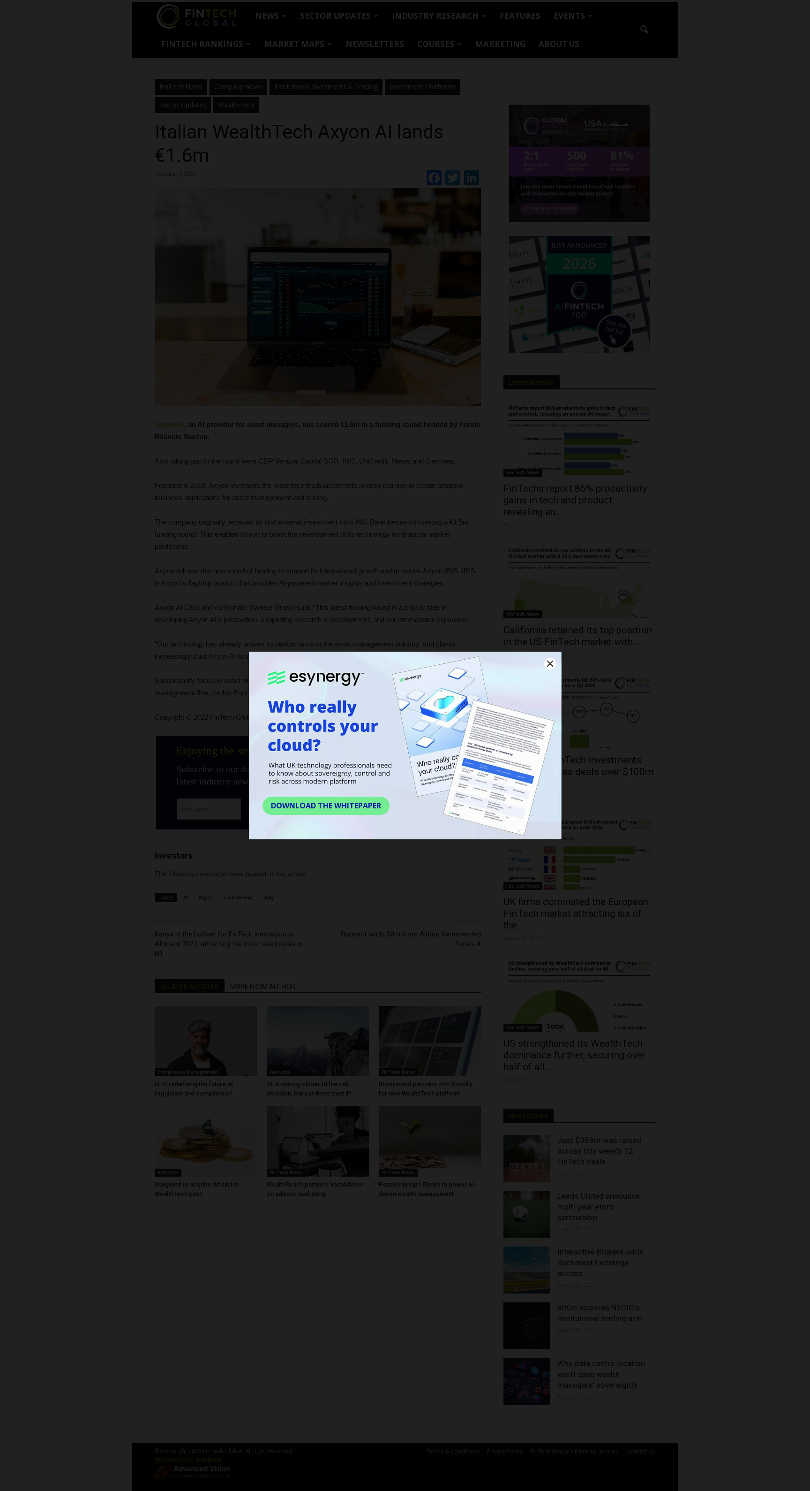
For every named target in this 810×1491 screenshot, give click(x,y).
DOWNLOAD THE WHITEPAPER (326, 805)
